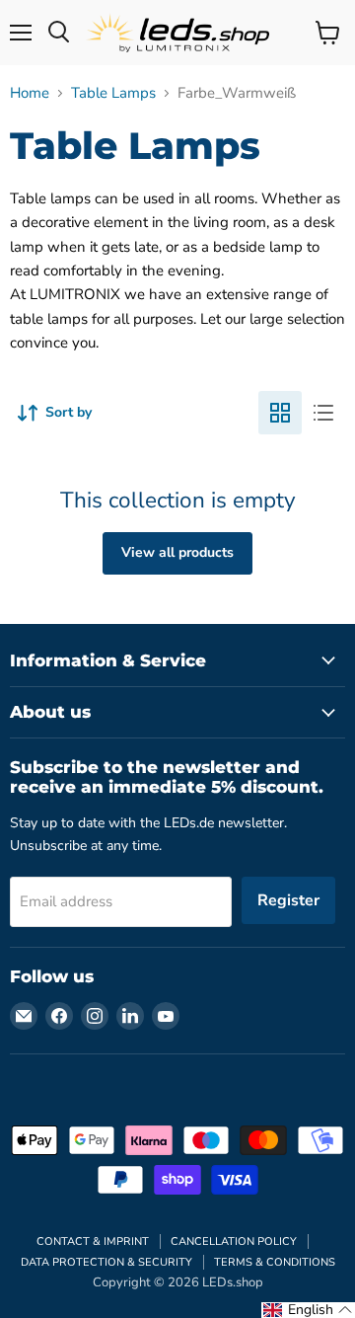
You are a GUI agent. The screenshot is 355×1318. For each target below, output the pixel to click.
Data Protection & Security (106, 1262)
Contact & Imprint (92, 1241)
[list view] (323, 412)
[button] (308, 1310)
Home (29, 93)
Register (288, 900)
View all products (177, 552)
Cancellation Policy (234, 1241)
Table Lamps (113, 93)
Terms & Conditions (274, 1262)
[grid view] (280, 412)
